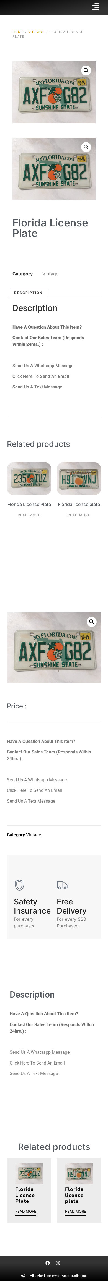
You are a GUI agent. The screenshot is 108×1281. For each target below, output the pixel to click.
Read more (29, 515)
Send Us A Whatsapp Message (43, 365)
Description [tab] (28, 293)
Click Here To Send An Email (40, 376)
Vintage (36, 32)
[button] (86, 70)
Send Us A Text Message (37, 387)
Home (18, 32)
